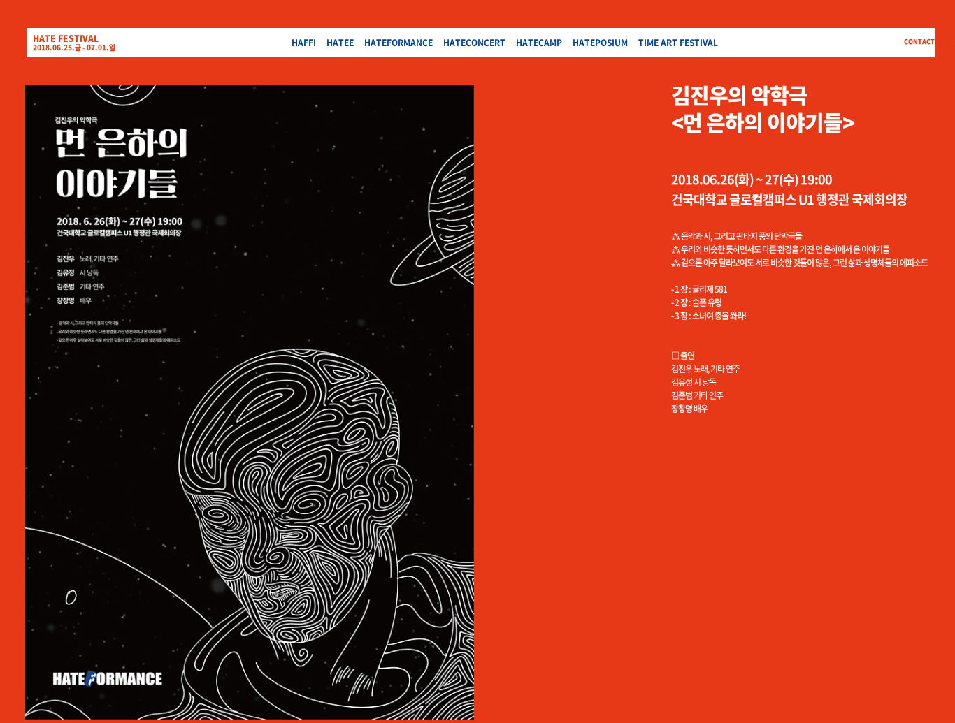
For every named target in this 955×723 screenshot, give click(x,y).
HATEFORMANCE (398, 42)
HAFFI (304, 42)
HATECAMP (539, 42)
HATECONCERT (474, 42)
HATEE (340, 42)
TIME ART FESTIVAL (678, 42)
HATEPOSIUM (600, 42)
